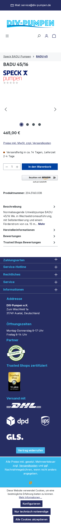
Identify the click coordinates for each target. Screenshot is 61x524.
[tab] (29, 215)
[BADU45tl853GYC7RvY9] (30, 109)
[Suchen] (39, 35)
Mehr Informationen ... (30, 497)
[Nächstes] (55, 109)
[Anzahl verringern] (6, 166)
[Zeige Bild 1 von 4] (21, 124)
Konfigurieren (31, 503)
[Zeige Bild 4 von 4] (39, 124)
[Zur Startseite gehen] (30, 24)
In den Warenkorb (39, 166)
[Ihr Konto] (46, 36)
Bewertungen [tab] (12, 236)
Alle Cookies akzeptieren (31, 519)
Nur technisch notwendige (31, 511)
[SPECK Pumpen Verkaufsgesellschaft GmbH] (30, 75)
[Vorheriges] (5, 109)
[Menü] (7, 35)
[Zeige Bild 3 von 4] (33, 124)
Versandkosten (28, 465)
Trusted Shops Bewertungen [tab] (22, 242)
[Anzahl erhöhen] (17, 166)
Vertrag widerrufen (30, 450)
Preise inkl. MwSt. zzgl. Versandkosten (27, 143)
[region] (30, 109)
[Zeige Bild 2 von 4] (27, 124)
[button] (40, 179)
